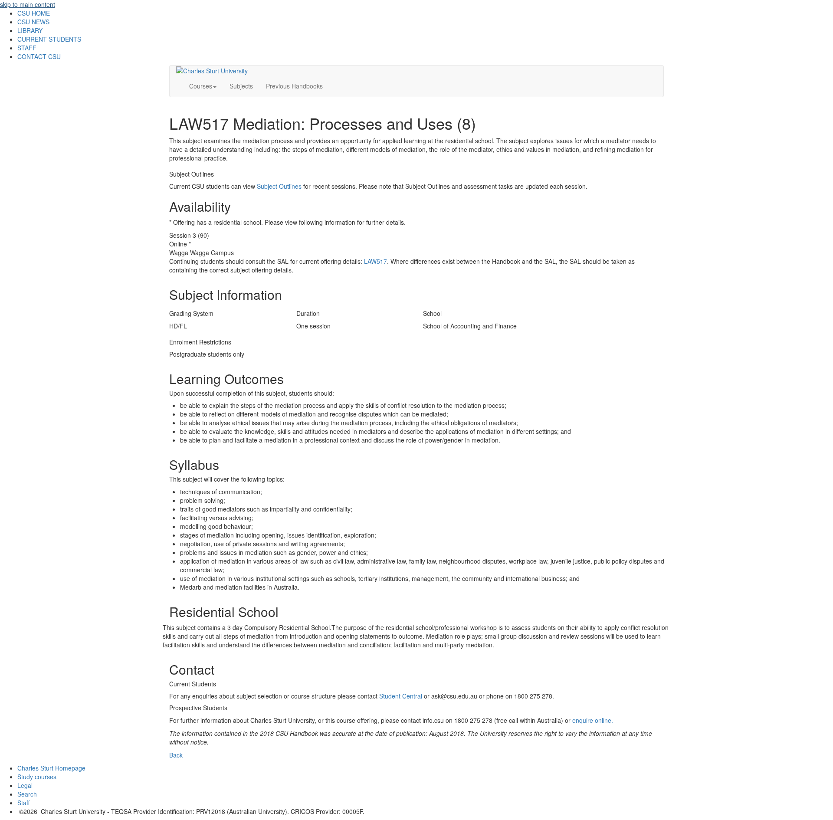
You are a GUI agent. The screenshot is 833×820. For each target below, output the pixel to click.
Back (176, 755)
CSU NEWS (33, 21)
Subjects (241, 86)
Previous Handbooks (294, 86)
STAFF (26, 47)
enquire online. (592, 720)
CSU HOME (33, 13)
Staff (23, 802)
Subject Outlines (279, 186)
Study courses (36, 776)
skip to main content (27, 4)
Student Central (400, 696)
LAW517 (375, 261)
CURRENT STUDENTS (49, 39)
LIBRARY (30, 30)
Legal (25, 785)
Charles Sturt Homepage (51, 768)
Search (27, 794)
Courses (200, 86)
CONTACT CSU (39, 56)
